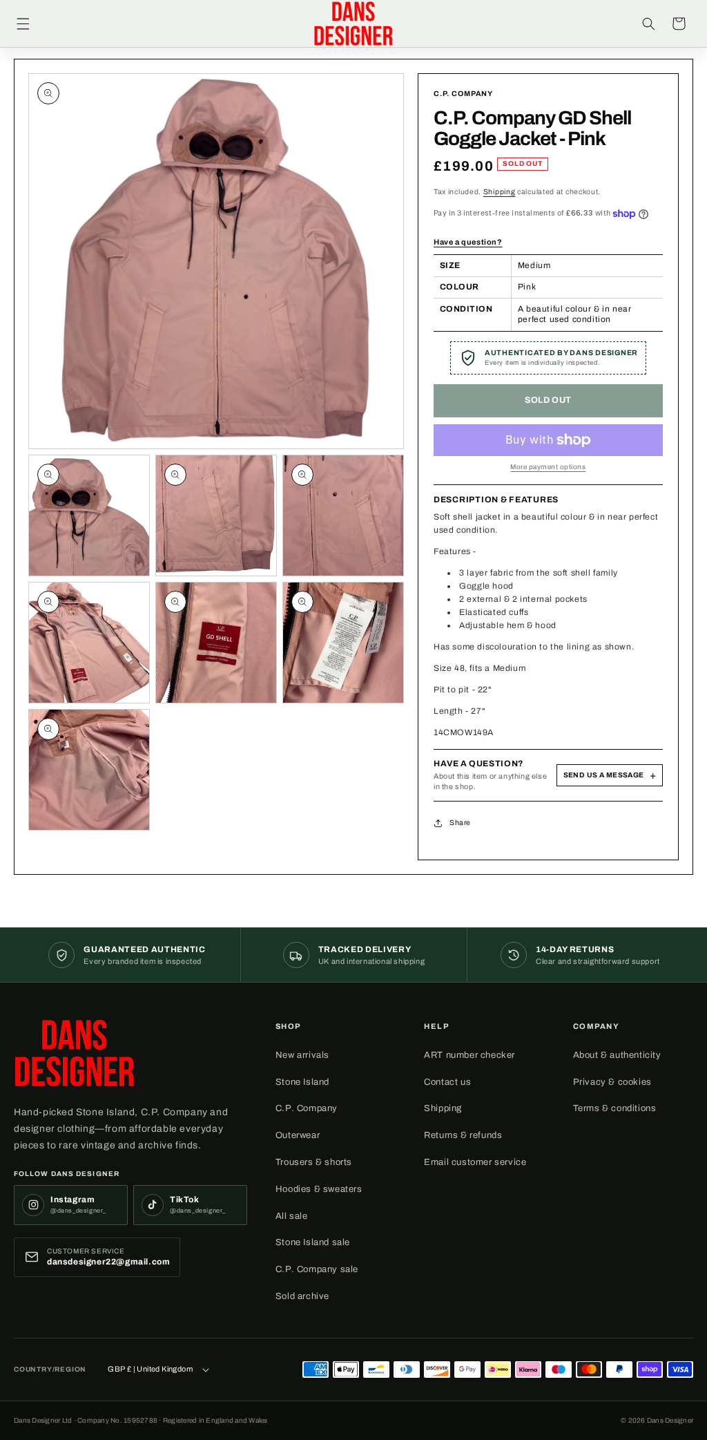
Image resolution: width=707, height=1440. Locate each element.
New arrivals (302, 1055)
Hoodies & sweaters (318, 1189)
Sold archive (302, 1296)
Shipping (499, 192)
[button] (22, 23)
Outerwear (297, 1135)
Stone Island (302, 1082)
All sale (291, 1216)
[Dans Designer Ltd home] (74, 1053)
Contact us (447, 1082)
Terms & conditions (615, 1108)
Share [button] (460, 822)
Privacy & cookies (612, 1082)
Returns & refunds (463, 1135)
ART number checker (469, 1055)
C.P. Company (306, 1108)
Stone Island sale (312, 1242)
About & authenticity (617, 1055)
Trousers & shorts (313, 1162)
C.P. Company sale (316, 1269)
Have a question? (468, 242)
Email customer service (475, 1162)
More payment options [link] (547, 467)
